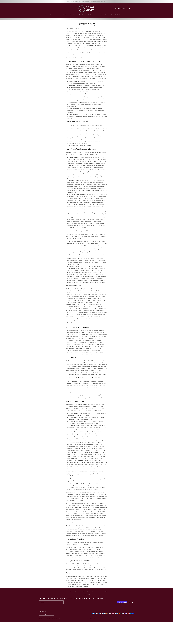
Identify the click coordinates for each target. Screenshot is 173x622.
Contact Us (69, 591)
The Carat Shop (46, 618)
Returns (84, 591)
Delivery (89, 591)
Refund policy (93, 618)
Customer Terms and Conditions (103, 591)
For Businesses (77, 591)
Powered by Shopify (53, 618)
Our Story (63, 591)
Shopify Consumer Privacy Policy (93, 320)
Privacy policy (61, 618)
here (81, 264)
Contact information (69, 618)
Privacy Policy (86, 594)
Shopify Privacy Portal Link (96, 324)
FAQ (93, 591)
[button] (40, 8)
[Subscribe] (61, 602)
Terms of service (78, 618)
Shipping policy (86, 618)
